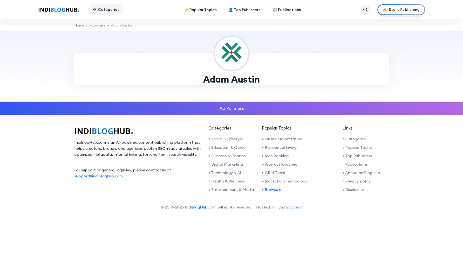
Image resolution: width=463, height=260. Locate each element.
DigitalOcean (291, 207)
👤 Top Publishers (244, 9)
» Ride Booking (275, 155)
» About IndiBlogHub (361, 172)
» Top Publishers (357, 155)
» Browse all (272, 189)
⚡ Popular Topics (200, 9)
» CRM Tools (273, 172)
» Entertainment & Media (231, 189)
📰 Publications (286, 9)
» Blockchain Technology (284, 181)
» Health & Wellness (226, 181)
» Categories (354, 138)
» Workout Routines (279, 164)
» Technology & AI (224, 172)
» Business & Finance (227, 155)
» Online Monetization (282, 138)
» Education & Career (227, 147)
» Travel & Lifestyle (225, 138)
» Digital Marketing (225, 164)
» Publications (355, 164)
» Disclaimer (353, 189)
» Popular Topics (357, 147)
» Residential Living (279, 147)
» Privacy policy (356, 181)
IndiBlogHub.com (201, 207)
